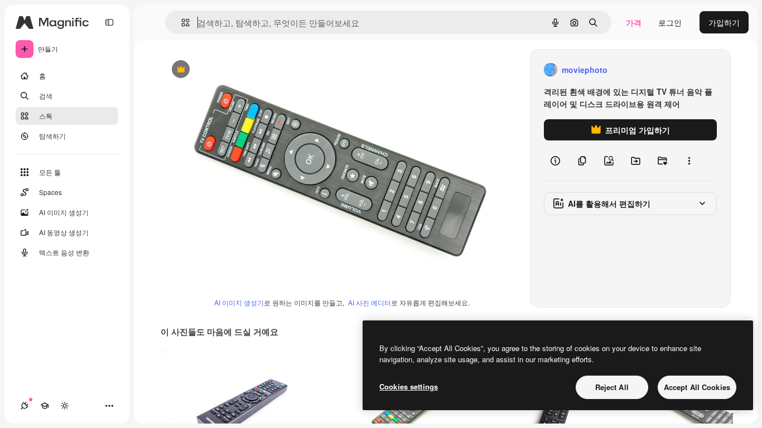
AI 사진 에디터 (369, 302)
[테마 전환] (65, 406)
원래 (224, 70)
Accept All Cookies (697, 387)
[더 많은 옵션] (689, 160)
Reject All (612, 387)
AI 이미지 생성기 (239, 302)
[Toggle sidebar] (109, 22)
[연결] (24, 406)
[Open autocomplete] (181, 22)
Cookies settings (408, 386)
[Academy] (45, 406)
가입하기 (724, 22)
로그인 (670, 22)
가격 (634, 22)
